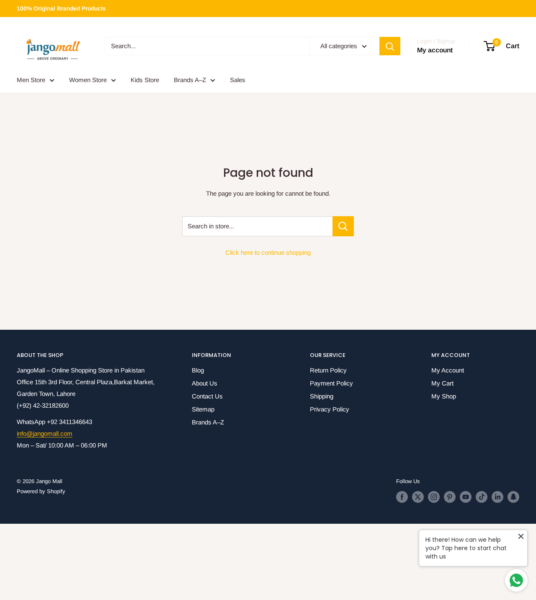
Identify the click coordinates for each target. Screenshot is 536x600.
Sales (237, 79)
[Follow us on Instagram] (434, 497)
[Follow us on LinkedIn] (497, 497)
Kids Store (145, 79)
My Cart (442, 383)
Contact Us (207, 396)
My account (435, 50)
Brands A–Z (190, 79)
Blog (198, 370)
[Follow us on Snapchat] (513, 497)
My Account (447, 370)
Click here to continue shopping (268, 252)
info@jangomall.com (44, 433)
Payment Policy (331, 383)
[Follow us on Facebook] (402, 497)
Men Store (31, 79)
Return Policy (328, 370)
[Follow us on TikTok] (481, 497)
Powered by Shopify (41, 491)
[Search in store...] (343, 226)
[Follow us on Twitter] (418, 497)
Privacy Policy (329, 409)
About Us (204, 383)
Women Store (88, 79)
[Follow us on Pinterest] (450, 497)
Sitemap (203, 409)
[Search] (389, 46)
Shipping (321, 396)
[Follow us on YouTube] (466, 497)
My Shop (443, 396)
